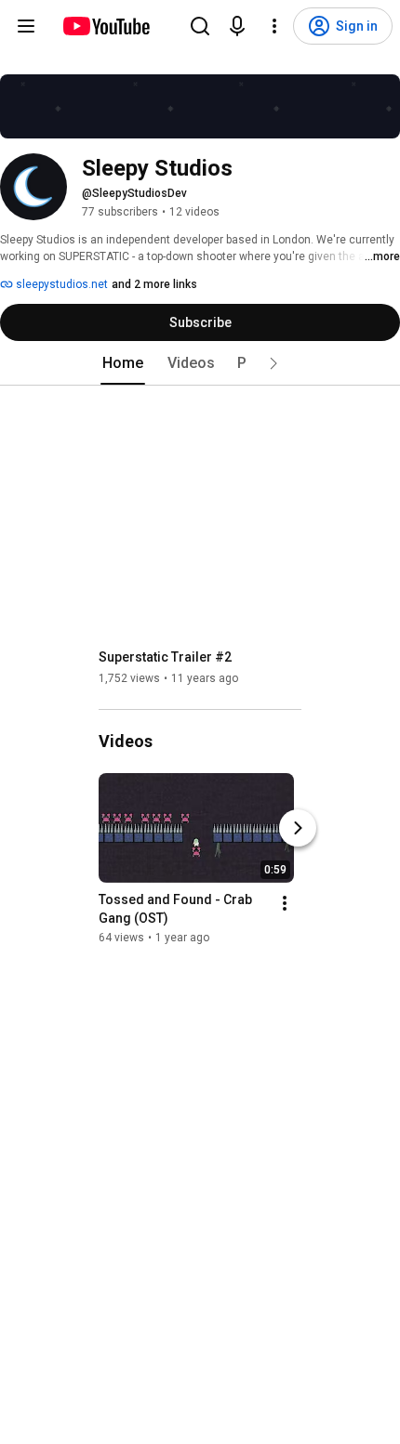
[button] (273, 363)
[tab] (122, 363)
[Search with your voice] (237, 26)
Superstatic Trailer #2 (165, 657)
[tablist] (200, 363)
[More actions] (284, 903)
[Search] (200, 26)
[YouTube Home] (105, 26)
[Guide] (26, 26)
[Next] (297, 828)
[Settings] (274, 26)
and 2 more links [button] (154, 284)
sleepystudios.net (60, 284)
